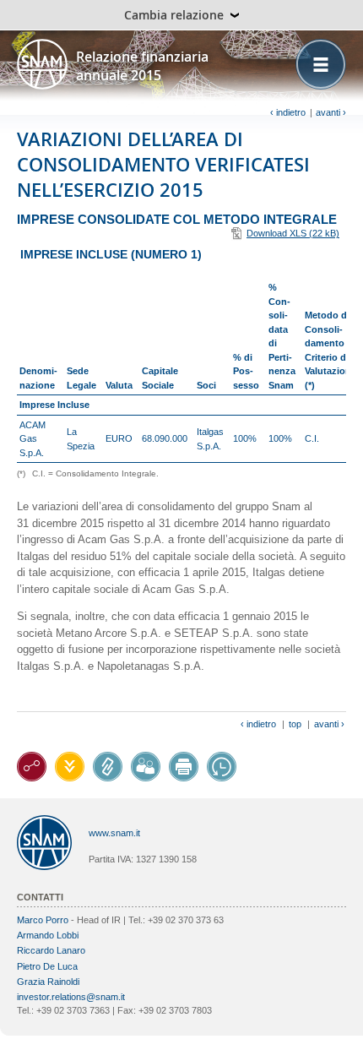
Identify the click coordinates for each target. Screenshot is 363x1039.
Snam (42, 64)
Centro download (69, 766)
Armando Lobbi (48, 935)
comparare (221, 766)
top (295, 724)
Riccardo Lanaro (51, 950)
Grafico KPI (31, 766)
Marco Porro (42, 920)
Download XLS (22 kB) (293, 233)
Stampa (183, 766)
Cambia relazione (174, 15)
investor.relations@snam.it (71, 997)
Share (145, 766)
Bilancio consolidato (107, 766)
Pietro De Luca (47, 966)
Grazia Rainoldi (48, 981)
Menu (320, 64)
